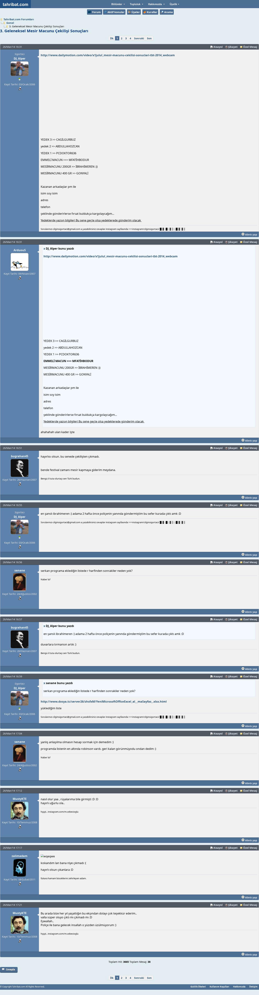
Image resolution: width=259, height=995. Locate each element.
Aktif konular (116, 12)
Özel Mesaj (250, 46)
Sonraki (139, 38)
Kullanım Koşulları (219, 986)
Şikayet (233, 46)
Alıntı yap (250, 234)
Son (149, 38)
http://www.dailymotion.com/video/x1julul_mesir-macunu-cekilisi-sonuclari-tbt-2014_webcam (108, 55)
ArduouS (20, 250)
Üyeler (135, 12)
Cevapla (10, 969)
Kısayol (218, 46)
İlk (111, 38)
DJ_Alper (19, 58)
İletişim (253, 986)
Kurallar (152, 12)
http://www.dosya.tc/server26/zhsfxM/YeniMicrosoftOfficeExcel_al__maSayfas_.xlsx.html (104, 701)
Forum (96, 12)
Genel (10, 23)
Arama (168, 12)
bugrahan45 (19, 456)
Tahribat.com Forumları (19, 19)
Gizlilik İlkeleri (198, 986)
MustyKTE (20, 799)
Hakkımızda (239, 986)
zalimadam (19, 856)
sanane (19, 570)
